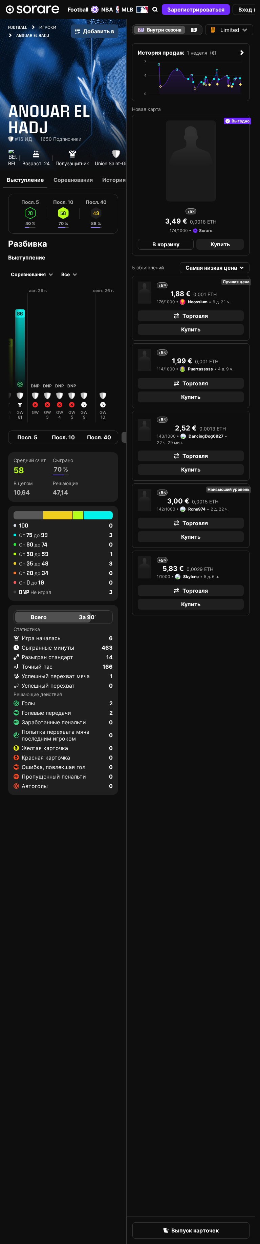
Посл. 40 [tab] (99, 437)
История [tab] (114, 179)
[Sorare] (32, 9)
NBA (107, 9)
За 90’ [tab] (87, 617)
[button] (155, 9)
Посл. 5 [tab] (27, 437)
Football (78, 9)
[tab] (194, 30)
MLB (127, 9)
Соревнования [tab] (73, 179)
